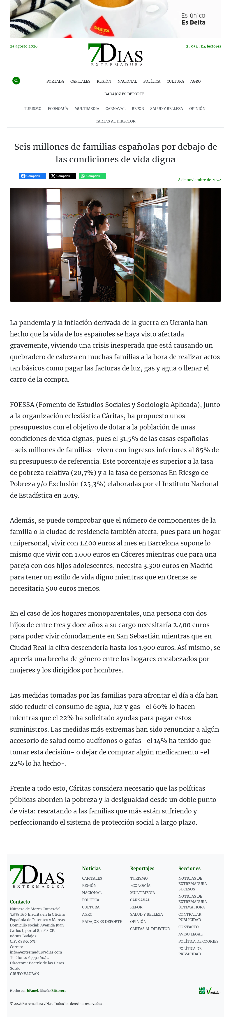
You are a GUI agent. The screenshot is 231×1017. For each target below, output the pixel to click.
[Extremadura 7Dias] (115, 54)
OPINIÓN (197, 108)
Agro (195, 81)
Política (151, 81)
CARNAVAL (115, 108)
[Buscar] (16, 80)
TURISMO (33, 108)
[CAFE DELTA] (115, 19)
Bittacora (58, 991)
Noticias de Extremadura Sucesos (192, 883)
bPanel (32, 991)
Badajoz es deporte (124, 94)
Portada (55, 81)
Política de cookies (198, 941)
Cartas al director (115, 121)
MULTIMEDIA (86, 108)
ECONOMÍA (58, 108)
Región (104, 81)
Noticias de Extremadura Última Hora (192, 901)
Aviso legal (190, 934)
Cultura (175, 81)
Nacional (127, 81)
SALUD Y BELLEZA (166, 108)
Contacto (188, 927)
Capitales (80, 81)
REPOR (138, 108)
